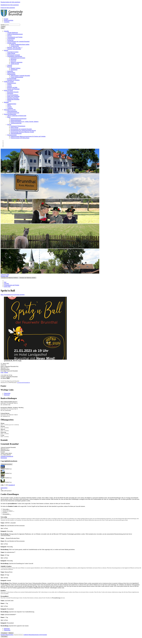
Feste (2, 372)
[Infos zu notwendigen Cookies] (9, 509)
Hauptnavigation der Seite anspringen (10, 2)
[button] (6, 31)
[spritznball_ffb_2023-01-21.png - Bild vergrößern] (35, 359)
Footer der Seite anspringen (8, 7)
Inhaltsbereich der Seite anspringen (10, 5)
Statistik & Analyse (8, 511)
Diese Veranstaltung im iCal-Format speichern (12, 294)
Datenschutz (7, 393)
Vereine (6, 372)
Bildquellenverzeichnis (6, 464)
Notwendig (5, 509)
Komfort (5, 512)
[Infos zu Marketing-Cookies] (13, 511)
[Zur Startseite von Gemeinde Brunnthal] (12, 16)
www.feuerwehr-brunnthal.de (23, 382)
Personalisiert (6, 514)
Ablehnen (11, 633)
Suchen (3, 24)
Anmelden (6, 21)
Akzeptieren (4, 633)
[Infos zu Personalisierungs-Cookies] (10, 514)
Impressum (7, 394)
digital (11, 485)
